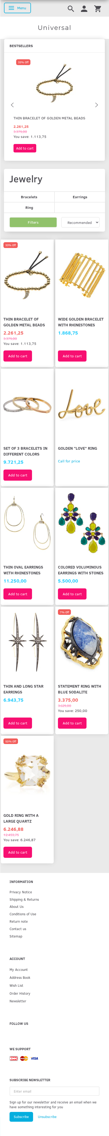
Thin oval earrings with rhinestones (23, 569)
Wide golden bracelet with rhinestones (81, 321)
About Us (17, 906)
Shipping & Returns (24, 899)
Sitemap (16, 936)
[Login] (84, 8)
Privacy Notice (21, 892)
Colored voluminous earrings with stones (80, 569)
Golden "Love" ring (77, 448)
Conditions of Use (23, 914)
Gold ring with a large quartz (21, 818)
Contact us (18, 928)
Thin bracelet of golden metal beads (49, 117)
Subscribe (21, 1116)
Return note (19, 921)
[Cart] (97, 8)
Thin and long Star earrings (23, 689)
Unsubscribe (47, 1116)
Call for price (69, 460)
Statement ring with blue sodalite (79, 689)
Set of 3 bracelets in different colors (25, 451)
